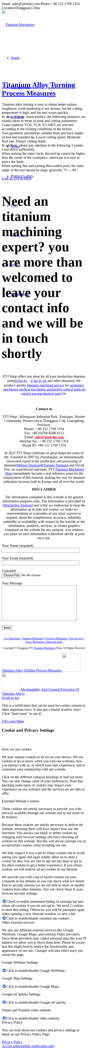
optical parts (72, 389)
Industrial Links (54, 641)
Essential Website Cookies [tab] (20, 801)
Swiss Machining (35, 641)
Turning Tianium (55, 465)
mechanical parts (49, 393)
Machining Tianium (18, 505)
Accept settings (12, 1046)
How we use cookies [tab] (17, 749)
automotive (55, 389)
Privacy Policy (12, 1042)
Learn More (15, 721)
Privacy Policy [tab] (12, 1022)
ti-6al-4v (21, 381)
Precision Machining (56, 638)
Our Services (76, 638)
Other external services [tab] (18, 922)
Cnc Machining (12, 638)
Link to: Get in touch (17, 178)
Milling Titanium (29, 465)
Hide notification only (39, 1046)
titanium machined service (45, 385)
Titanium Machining (33, 638)
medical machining (32, 389)
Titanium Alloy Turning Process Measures (38, 89)
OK (4, 721)
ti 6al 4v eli (38, 381)
